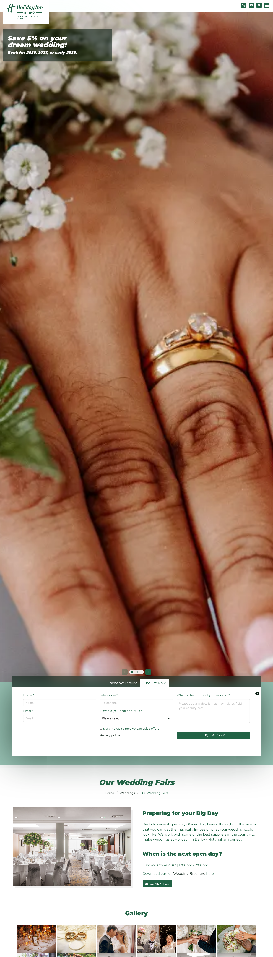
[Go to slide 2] (136, 672)
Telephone (109, 695)
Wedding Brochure (189, 874)
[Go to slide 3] (141, 672)
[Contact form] (251, 5)
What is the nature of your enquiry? (203, 695)
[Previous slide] (125, 672)
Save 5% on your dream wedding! (36, 41)
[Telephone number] (243, 5)
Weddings (127, 793)
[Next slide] (148, 672)
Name (28, 695)
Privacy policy (110, 735)
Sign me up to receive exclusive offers (130, 728)
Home (109, 793)
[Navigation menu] (266, 5)
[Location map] (259, 5)
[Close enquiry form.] (257, 693)
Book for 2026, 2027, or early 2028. (42, 52)
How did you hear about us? (121, 711)
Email (28, 711)
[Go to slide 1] (132, 672)
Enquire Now (213, 735)
